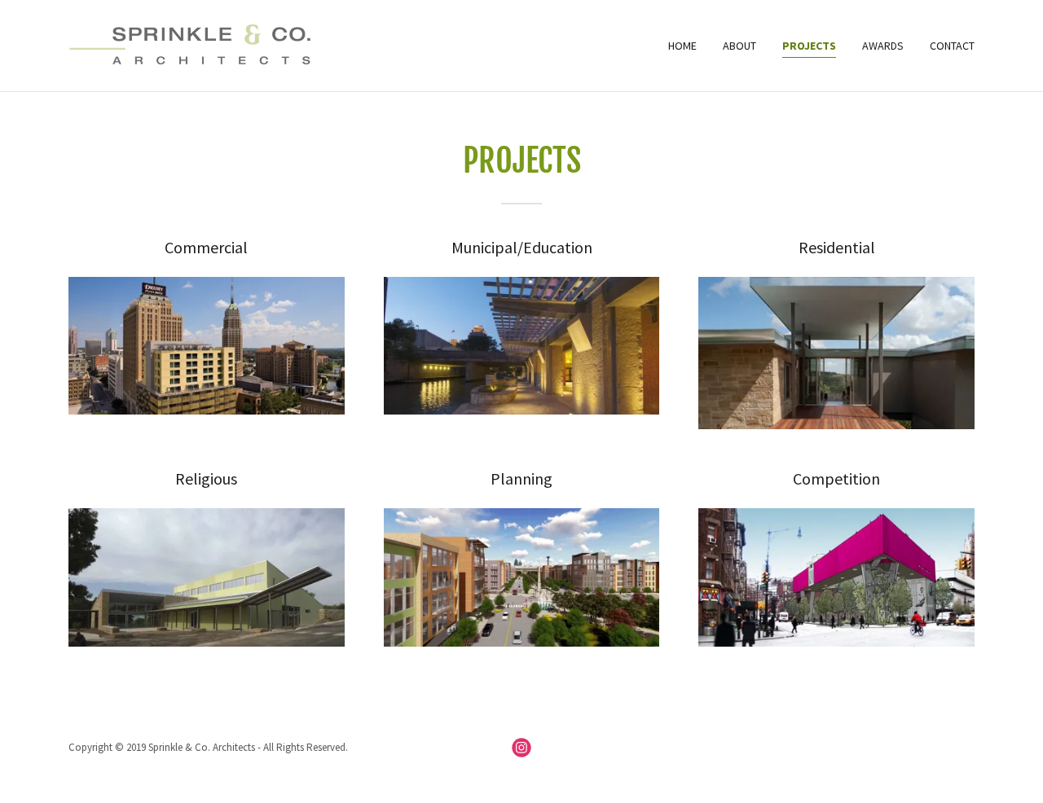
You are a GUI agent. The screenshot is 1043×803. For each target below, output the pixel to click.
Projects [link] (809, 45)
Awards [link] (883, 45)
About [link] (739, 45)
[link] (201, 44)
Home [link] (682, 45)
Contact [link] (952, 45)
